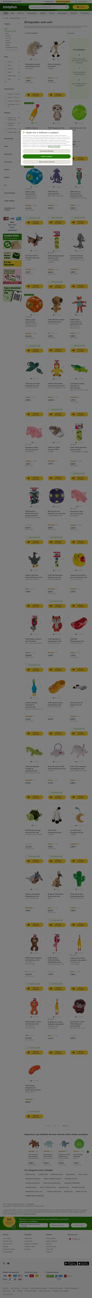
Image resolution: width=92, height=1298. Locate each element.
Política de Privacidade (54, 146)
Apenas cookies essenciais (47, 162)
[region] (47, 147)
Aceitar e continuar (46, 156)
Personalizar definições (46, 151)
